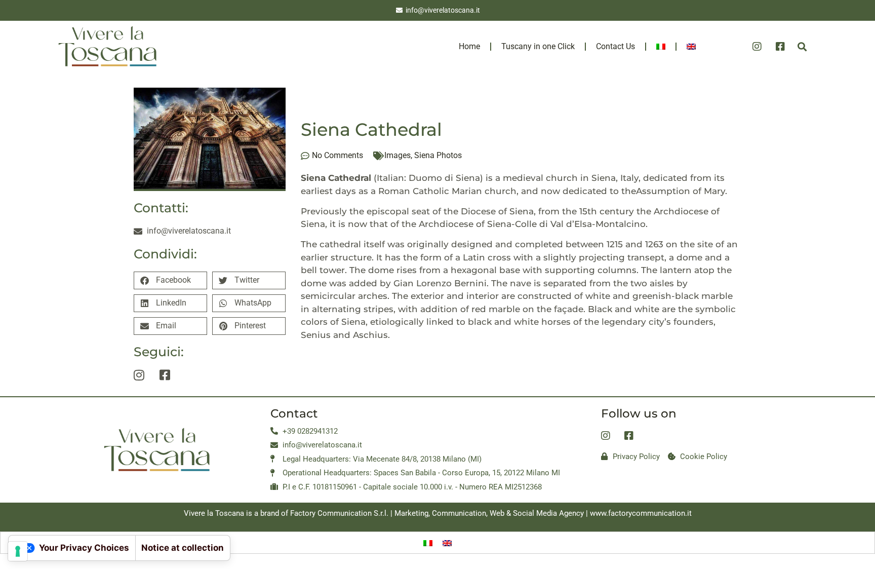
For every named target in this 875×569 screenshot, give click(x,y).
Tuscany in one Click (538, 46)
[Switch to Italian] (660, 46)
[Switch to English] (447, 543)
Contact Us (615, 46)
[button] (801, 46)
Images (397, 155)
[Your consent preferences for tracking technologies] (17, 551)
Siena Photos (438, 155)
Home (469, 46)
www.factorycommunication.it (641, 513)
